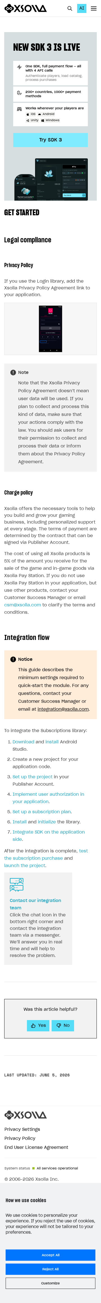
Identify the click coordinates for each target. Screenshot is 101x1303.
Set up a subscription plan (42, 812)
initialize (47, 822)
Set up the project (32, 777)
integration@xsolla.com (63, 709)
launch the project (24, 866)
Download (23, 742)
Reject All (50, 1269)
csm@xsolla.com (22, 605)
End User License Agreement (36, 1147)
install (52, 742)
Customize (50, 1283)
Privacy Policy (19, 1138)
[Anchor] (43, 212)
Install (20, 822)
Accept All (50, 1255)
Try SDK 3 (50, 140)
